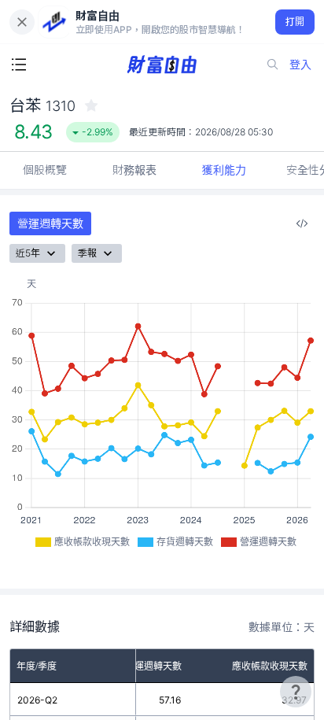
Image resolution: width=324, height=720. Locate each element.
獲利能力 (224, 169)
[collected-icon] (91, 105)
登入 (300, 64)
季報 (87, 253)
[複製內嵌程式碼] (302, 223)
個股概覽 (45, 169)
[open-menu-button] (18, 64)
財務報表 (134, 169)
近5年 (28, 253)
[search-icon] (273, 64)
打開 (295, 22)
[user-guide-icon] (295, 691)
